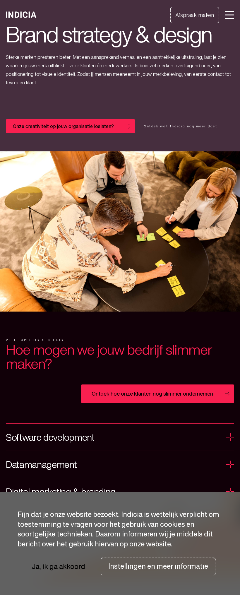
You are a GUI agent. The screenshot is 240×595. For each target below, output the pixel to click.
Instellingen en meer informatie (158, 566)
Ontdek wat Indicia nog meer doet (180, 126)
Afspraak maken (194, 15)
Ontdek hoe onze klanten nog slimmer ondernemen (152, 393)
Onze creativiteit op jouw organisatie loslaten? (63, 126)
